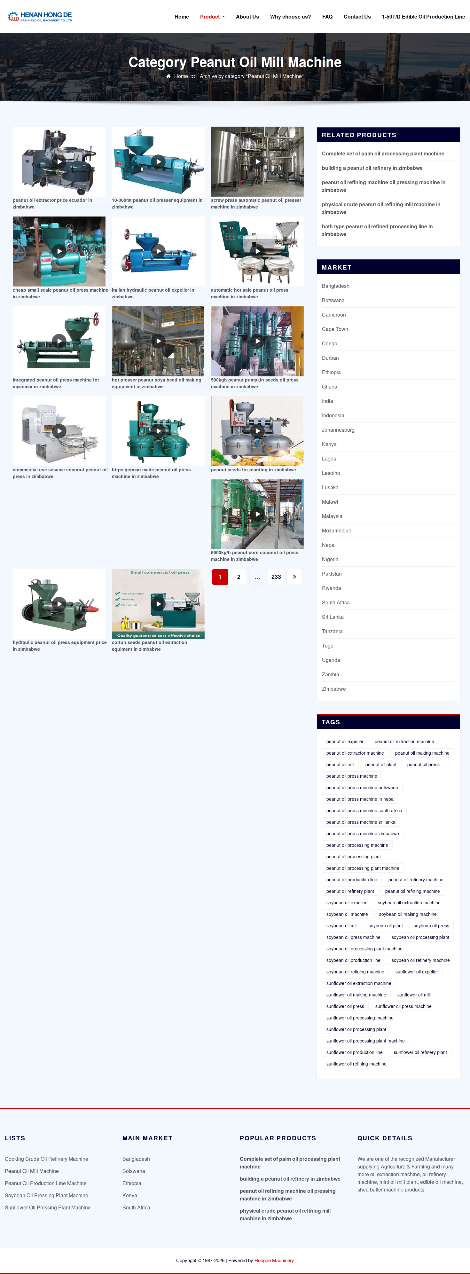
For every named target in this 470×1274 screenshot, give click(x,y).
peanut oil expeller (345, 741)
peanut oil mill (340, 764)
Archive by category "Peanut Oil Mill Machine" (252, 76)
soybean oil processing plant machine (364, 948)
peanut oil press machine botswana (362, 787)
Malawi (330, 501)
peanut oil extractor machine (355, 753)
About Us (247, 16)
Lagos (329, 458)
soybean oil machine (347, 914)
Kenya (329, 444)
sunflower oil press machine (403, 1006)
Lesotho (331, 472)
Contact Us (357, 16)
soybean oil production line (353, 960)
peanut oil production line (351, 879)
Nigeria (330, 559)
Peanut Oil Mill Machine (32, 1171)
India (327, 401)
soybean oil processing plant (420, 937)
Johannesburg (338, 429)
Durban (330, 357)
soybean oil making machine (408, 914)
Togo (327, 645)
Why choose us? (290, 16)
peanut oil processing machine (357, 845)
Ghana (329, 386)
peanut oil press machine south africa (364, 810)
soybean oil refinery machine (421, 960)
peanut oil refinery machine (415, 879)
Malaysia (332, 516)
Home (182, 16)
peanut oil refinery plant (350, 891)
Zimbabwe (334, 688)
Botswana (333, 300)
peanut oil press (423, 764)
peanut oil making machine (422, 753)
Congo (329, 343)
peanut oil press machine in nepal (360, 799)
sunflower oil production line (354, 1052)
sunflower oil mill (414, 994)
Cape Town (335, 329)
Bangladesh (335, 285)
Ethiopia (331, 372)
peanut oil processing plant (353, 856)
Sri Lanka (333, 616)
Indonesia (333, 415)
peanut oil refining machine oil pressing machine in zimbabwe (288, 1194)
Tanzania (332, 631)
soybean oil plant (386, 925)
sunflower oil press (345, 1006)
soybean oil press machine (353, 937)
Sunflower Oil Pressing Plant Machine (48, 1207)
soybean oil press (431, 925)
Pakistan (332, 573)
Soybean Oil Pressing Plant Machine (46, 1195)
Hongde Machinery (274, 1260)
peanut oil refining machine (412, 891)
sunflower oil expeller (417, 971)
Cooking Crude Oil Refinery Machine (46, 1158)
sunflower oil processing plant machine (365, 1040)
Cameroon (334, 314)
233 (276, 576)
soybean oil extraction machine (409, 902)
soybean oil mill (341, 925)
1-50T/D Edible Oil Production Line (423, 16)
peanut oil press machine (351, 776)
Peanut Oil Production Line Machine (46, 1183)
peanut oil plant (380, 764)
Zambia (330, 674)
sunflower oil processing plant (356, 1029)
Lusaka (330, 487)
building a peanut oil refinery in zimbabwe (372, 167)
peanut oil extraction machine (404, 741)
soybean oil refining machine (355, 971)
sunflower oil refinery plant (420, 1052)
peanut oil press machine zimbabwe (362, 833)
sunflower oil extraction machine (358, 983)
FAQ (327, 16)
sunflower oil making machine (356, 994)
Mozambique (336, 530)
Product (210, 16)
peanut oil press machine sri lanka (361, 822)
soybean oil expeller (346, 902)
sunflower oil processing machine (360, 1017)
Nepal (329, 544)
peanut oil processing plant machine (362, 868)
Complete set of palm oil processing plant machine (383, 153)
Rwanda (331, 588)
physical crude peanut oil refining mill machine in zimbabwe (285, 1214)
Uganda (331, 660)
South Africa (336, 602)
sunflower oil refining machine (356, 1063)
